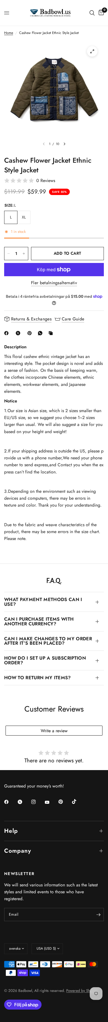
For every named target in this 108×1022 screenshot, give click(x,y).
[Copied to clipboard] (51, 333)
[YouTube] (51, 802)
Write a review (54, 731)
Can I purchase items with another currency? (39, 621)
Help (11, 831)
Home (8, 32)
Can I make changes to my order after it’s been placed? (48, 641)
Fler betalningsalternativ (54, 282)
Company (17, 851)
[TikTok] (78, 802)
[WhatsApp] (41, 333)
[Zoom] (92, 51)
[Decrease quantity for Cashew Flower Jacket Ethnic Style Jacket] (8, 253)
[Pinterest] (30, 333)
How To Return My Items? (37, 677)
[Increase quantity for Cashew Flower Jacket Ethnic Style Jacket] (24, 253)
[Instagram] (37, 802)
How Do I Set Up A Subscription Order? (45, 660)
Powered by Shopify (82, 990)
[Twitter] (24, 802)
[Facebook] (7, 333)
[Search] (92, 13)
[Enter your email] (98, 914)
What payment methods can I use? (43, 601)
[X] (19, 333)
